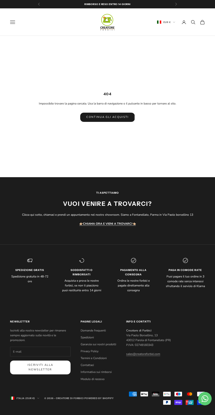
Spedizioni (87, 337)
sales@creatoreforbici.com (143, 354)
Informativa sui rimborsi (96, 372)
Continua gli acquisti (107, 117)
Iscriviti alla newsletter (40, 367)
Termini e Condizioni (94, 358)
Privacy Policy (89, 351)
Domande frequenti (93, 331)
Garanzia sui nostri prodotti (98, 344)
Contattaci (87, 365)
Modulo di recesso (93, 379)
